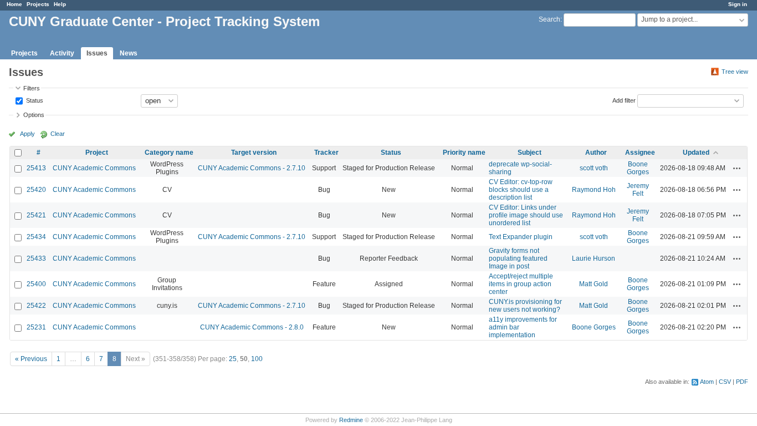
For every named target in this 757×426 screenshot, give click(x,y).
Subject (529, 152)
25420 (36, 190)
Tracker (326, 152)
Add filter (624, 100)
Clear (57, 133)
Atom (707, 381)
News (128, 53)
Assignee (640, 152)
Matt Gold (593, 284)
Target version (254, 152)
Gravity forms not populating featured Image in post (518, 258)
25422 (36, 306)
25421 (36, 215)
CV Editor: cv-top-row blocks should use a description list (521, 189)
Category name (169, 152)
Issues (97, 53)
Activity (62, 53)
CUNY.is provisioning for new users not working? (525, 305)
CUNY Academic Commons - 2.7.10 (251, 168)
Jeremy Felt (638, 189)
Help (60, 4)
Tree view (735, 71)
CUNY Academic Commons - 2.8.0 (252, 327)
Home (14, 4)
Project (96, 152)
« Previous (31, 359)
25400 (36, 284)
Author (596, 152)
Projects (38, 4)
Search (549, 19)
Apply (27, 133)
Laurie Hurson (593, 258)
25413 (36, 168)
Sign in (737, 4)
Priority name (464, 152)
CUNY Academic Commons (94, 168)
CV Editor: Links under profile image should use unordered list (526, 215)
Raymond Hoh (594, 190)
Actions (737, 168)
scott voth (594, 168)
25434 (36, 237)
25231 (36, 327)
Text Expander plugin (521, 237)
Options (33, 114)
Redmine (351, 420)
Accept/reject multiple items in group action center (521, 284)
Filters (31, 88)
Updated (696, 152)
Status (33, 100)
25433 (36, 258)
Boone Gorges (638, 168)
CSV (725, 381)
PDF (742, 381)
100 (257, 359)
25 (233, 359)
